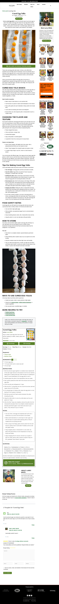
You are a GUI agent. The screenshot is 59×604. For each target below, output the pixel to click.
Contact (43, 4)
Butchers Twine (8, 356)
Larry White (9, 332)
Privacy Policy (33, 600)
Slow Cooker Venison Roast (50, 66)
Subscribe (46, 96)
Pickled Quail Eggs (9, 312)
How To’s (32, 4)
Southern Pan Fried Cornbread (42, 66)
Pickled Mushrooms (10, 313)
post (7, 11)
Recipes (26, 4)
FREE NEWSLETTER (33, 1)
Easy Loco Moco (50, 139)
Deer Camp (19, 4)
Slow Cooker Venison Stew (50, 54)
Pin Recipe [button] (27, 343)
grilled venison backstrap (25, 302)
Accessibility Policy (26, 600)
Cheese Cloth (7, 354)
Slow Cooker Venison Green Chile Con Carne (43, 78)
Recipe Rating (6, 548)
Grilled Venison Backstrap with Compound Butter (50, 126)
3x (15, 359)
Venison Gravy (43, 54)
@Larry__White (16, 463)
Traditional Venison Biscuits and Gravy (50, 78)
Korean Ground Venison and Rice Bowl (43, 125)
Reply (33, 525)
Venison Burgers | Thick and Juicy (50, 111)
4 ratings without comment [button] (21, 541)
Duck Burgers (43, 139)
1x (12, 359)
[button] (3, 340)
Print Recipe (11, 343)
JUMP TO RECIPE (19, 18)
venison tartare (14, 302)
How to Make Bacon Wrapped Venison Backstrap (43, 112)
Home (3, 11)
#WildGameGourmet (28, 463)
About (31, 6)
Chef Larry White (14, 528)
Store (38, 4)
